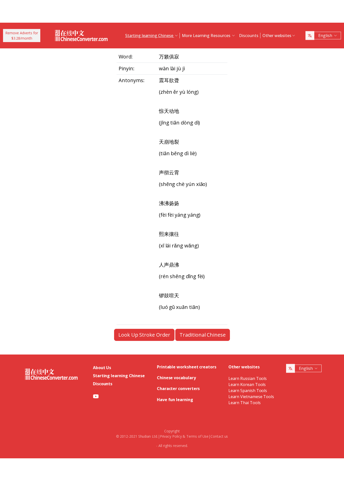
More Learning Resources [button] (206, 35)
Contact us (219, 436)
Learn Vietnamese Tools (251, 396)
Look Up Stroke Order (144, 334)
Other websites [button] (276, 35)
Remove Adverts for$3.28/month (21, 35)
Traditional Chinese (202, 334)
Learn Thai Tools (244, 402)
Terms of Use (197, 436)
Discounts (248, 35)
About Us (102, 367)
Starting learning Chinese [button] (149, 35)
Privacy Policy (171, 436)
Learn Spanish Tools (247, 390)
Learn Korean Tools (247, 384)
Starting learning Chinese (119, 375)
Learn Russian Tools (247, 378)
